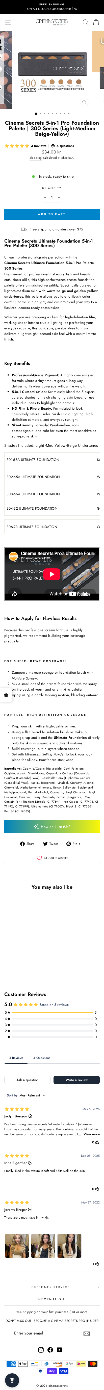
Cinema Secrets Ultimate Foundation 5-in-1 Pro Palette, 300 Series (49, 265)
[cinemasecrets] (52, 22)
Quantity (52, 188)
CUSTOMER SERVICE (51, 1287)
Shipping (36, 157)
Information (51, 1299)
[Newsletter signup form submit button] (86, 1333)
